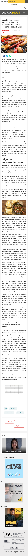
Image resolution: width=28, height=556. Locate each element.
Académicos (6, 30)
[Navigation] (24, 13)
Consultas (4, 1)
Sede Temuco (13, 408)
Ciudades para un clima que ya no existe (13, 451)
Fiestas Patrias (20, 412)
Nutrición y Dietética (9, 412)
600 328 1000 (12, 1)
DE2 (6, 408)
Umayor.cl (26, 1)
